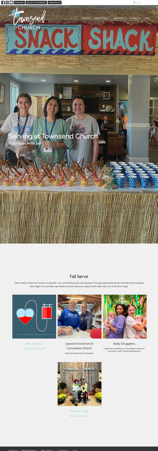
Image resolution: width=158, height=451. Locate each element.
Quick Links (19, 2)
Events (85, 18)
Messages (119, 18)
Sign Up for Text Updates (36, 2)
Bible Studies (101, 18)
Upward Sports (54, 2)
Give (147, 18)
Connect (134, 18)
